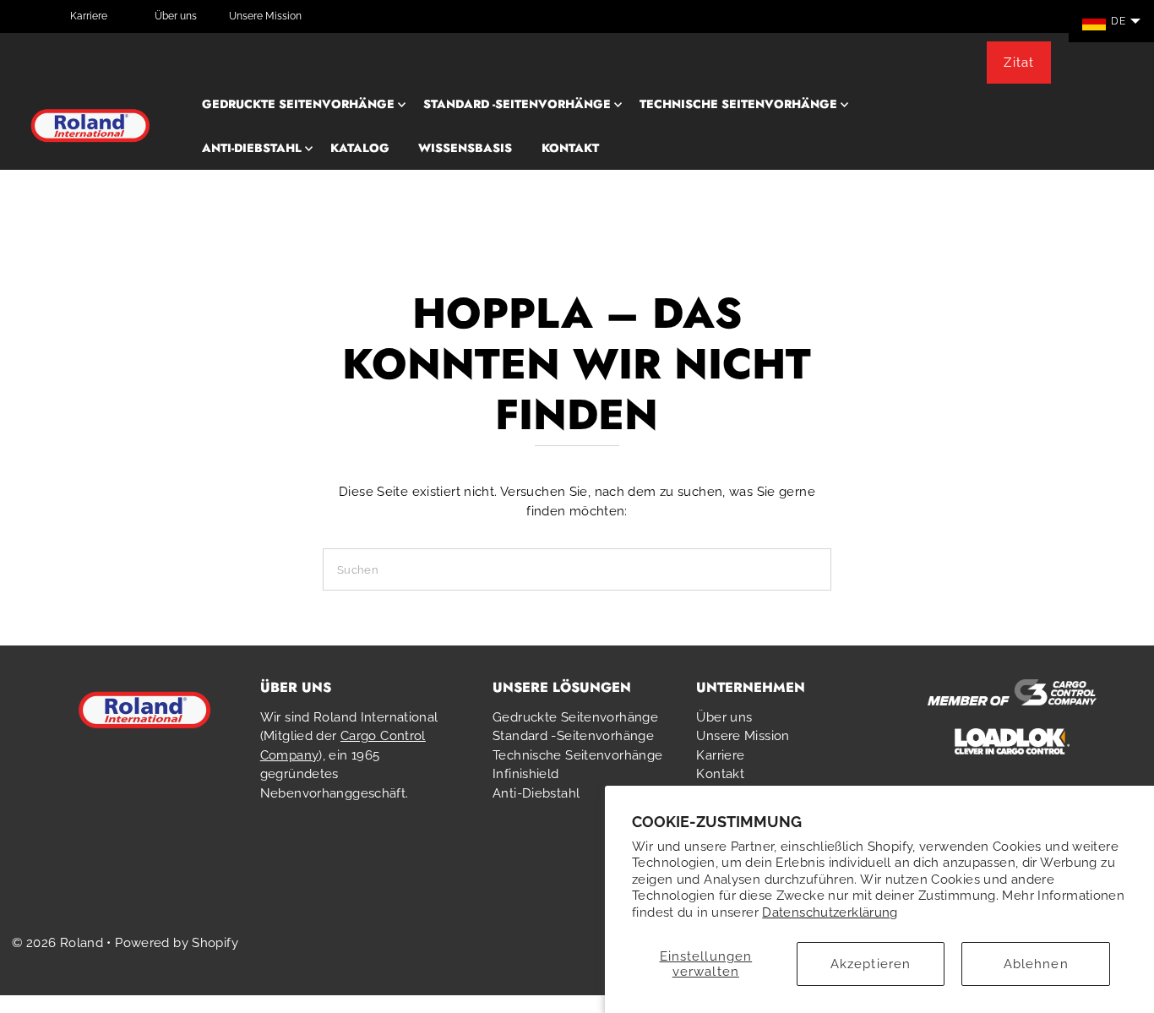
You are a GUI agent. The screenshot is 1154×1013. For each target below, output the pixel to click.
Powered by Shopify (176, 942)
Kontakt (570, 147)
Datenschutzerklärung (830, 912)
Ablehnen (1036, 964)
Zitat (1019, 62)
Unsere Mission (265, 16)
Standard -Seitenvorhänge (517, 103)
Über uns (176, 16)
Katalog (359, 147)
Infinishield (526, 774)
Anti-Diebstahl (252, 147)
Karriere (88, 16)
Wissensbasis (465, 147)
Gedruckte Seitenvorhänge (298, 103)
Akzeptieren (870, 964)
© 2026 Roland (57, 942)
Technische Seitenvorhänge (738, 103)
